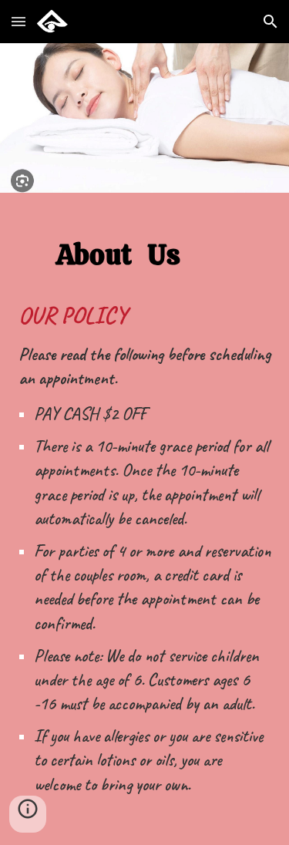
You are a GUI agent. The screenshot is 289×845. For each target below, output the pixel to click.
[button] (18, 21)
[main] (144, 238)
